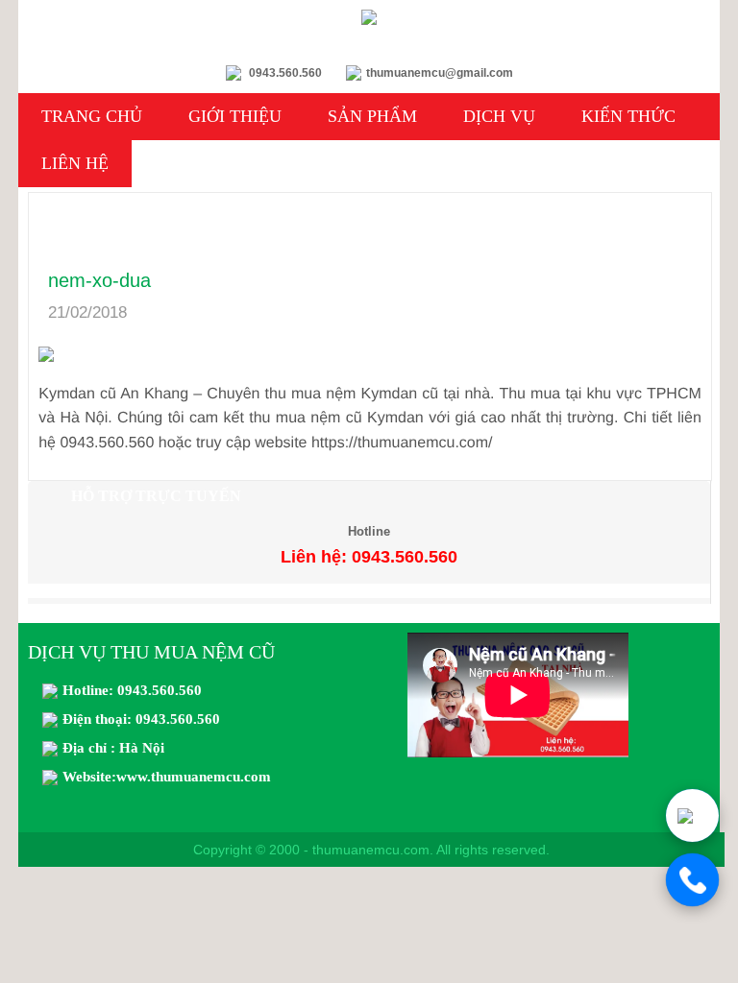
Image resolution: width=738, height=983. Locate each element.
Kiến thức (628, 116)
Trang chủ (91, 116)
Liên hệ (75, 163)
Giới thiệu (235, 116)
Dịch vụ (499, 116)
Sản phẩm (372, 116)
